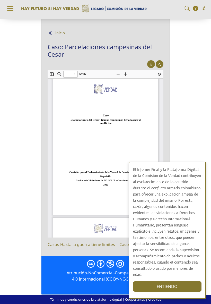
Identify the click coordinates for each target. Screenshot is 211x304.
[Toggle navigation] (10, 8)
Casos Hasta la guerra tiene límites (81, 244)
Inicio (60, 33)
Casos (125, 244)
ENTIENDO (167, 286)
